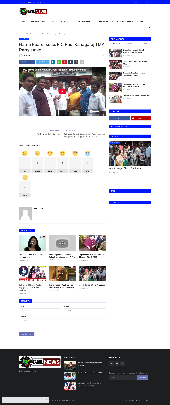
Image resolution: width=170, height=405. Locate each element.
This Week (116, 43)
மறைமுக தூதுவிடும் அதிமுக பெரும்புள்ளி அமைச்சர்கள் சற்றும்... (129, 170)
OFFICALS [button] (141, 21)
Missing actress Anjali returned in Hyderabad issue (32, 256)
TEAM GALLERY (42, 2)
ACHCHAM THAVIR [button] (124, 21)
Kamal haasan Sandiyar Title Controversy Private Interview (61, 286)
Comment (23, 316)
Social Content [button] (104, 21)
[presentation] (142, 145)
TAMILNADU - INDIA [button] (37, 21)
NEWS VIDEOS (29, 34)
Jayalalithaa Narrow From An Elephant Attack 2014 (91, 256)
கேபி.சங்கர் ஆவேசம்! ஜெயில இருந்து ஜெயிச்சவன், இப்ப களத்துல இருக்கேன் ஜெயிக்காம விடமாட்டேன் (84, 135)
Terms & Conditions (133, 400)
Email (66, 306)
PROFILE (22, 2)
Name (21, 306)
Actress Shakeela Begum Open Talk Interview (90, 364)
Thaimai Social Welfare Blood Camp (136, 96)
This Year (144, 43)
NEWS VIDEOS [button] (67, 21)
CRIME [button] (53, 21)
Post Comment (26, 334)
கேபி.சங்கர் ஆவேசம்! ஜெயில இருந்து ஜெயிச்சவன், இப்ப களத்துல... (30, 287)
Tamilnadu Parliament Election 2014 (90, 373)
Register (145, 2)
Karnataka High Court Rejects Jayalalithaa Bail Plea (134, 74)
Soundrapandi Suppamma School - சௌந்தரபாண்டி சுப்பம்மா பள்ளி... (62, 257)
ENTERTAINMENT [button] (84, 21)
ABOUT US (145, 400)
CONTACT (31, 2)
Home (23, 21)
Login (137, 2)
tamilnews (27, 55)
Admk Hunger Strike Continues (49, 134)
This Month (130, 43)
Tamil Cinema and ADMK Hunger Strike (135, 63)
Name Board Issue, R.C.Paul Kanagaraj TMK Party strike (133, 51)
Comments (25, 301)
